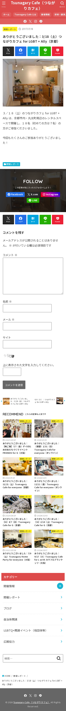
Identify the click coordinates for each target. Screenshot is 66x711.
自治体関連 (10, 619)
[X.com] (30, 21)
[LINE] (40, 21)
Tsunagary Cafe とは (25, 14)
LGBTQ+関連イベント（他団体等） (26, 630)
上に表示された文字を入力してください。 (29, 365)
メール (9, 319)
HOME (7, 675)
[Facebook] (25, 21)
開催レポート (10, 29)
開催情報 (45, 14)
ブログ (8, 608)
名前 (7, 301)
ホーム (6, 14)
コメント (10, 255)
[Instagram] (35, 21)
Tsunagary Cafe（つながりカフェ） (33, 5)
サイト (7, 337)
